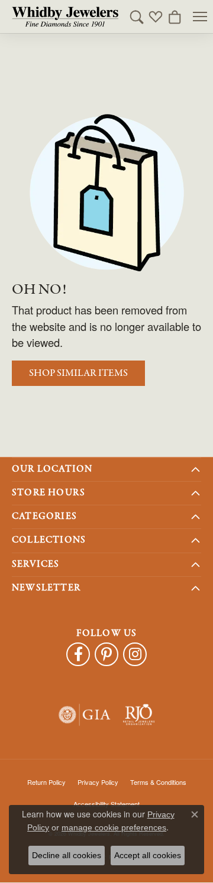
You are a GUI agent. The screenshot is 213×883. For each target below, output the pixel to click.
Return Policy (46, 782)
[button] (136, 16)
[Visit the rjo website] (138, 715)
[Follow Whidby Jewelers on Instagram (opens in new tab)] (135, 654)
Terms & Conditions (158, 782)
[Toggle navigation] (200, 16)
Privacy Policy (98, 782)
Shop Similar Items (78, 373)
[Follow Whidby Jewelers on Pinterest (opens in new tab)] (106, 654)
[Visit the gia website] (85, 715)
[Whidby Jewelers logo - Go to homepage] (65, 16)
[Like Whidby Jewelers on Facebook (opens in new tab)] (78, 654)
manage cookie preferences (114, 827)
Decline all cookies (66, 855)
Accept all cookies (147, 855)
